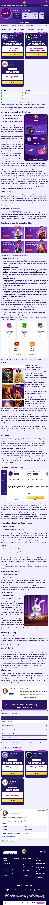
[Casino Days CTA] (5, 37)
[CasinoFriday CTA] (29, 37)
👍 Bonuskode (13, 25)
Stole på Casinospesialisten (28, 867)
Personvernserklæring (16, 862)
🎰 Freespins (20, 25)
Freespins (5, 870)
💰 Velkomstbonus (4, 25)
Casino (2, 5)
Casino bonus (6, 873)
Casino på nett (6, 863)
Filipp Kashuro (12, 840)
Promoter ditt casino (16, 868)
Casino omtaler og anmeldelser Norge (11, 5)
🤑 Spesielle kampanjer (30, 25)
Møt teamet (25, 864)
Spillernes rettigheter (16, 872)
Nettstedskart (26, 875)
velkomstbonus (11, 104)
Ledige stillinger (26, 870)
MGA (13, 875)
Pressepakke (38, 879)
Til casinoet (36, 497)
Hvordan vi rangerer (40, 867)
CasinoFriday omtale (36, 41)
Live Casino (5, 875)
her (42, 743)
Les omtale (16, 499)
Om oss (24, 862)
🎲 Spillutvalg (39, 25)
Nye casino (5, 866)
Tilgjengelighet (39, 877)
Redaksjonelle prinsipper (40, 864)
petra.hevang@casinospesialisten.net (20, 817)
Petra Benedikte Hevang (14, 813)
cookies (13, 903)
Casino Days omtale (12, 41)
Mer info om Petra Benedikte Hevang (9, 836)
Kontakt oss (25, 873)
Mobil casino (6, 868)
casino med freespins (16, 211)
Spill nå (12, 55)
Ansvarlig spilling (15, 878)
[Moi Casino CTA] (5, 64)
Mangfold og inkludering (40, 870)
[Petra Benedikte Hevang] (5, 691)
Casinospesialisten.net (20, 187)
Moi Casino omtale (12, 69)
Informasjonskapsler (16, 865)
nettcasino (40, 102)
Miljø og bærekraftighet (40, 874)
